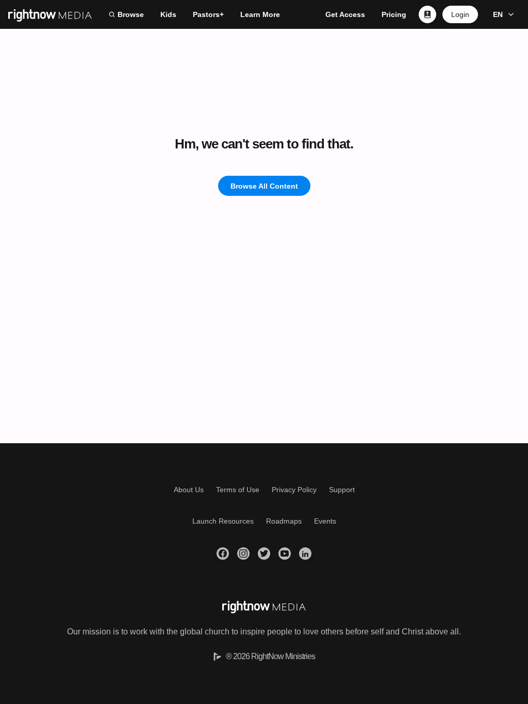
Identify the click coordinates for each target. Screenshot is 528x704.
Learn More (260, 14)
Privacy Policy (294, 489)
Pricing (394, 14)
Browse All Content (264, 186)
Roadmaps (284, 521)
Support (342, 489)
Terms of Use (237, 489)
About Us (189, 489)
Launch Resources (223, 521)
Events (325, 521)
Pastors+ (208, 14)
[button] (502, 14)
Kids (168, 14)
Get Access (345, 14)
